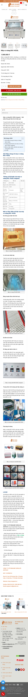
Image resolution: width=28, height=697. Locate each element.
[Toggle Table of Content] (21, 138)
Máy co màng (12, 9)
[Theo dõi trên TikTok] (19, 669)
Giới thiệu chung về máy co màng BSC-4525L (13, 141)
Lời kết (6, 150)
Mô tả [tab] (3, 110)
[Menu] (2, 4)
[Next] (25, 28)
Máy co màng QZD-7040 (6, 612)
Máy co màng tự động (19, 99)
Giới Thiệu (4, 626)
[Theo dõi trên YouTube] (23, 669)
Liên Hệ (4, 629)
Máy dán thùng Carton (10, 688)
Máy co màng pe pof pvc (10, 99)
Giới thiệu (6, 691)
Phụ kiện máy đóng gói (19, 691)
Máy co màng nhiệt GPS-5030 (21, 612)
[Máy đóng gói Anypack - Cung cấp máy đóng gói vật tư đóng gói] (14, 5)
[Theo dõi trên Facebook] (16, 669)
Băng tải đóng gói (7, 690)
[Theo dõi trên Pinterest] (21, 669)
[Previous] (3, 28)
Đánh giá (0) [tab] (5, 112)
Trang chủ (4, 9)
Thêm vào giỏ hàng (14, 86)
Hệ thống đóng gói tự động (14, 687)
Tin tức (23, 690)
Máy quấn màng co (10, 689)
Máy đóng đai (20, 688)
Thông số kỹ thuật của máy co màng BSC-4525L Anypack (14, 144)
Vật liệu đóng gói (16, 690)
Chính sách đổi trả (7, 672)
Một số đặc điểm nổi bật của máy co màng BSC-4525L (14, 147)
